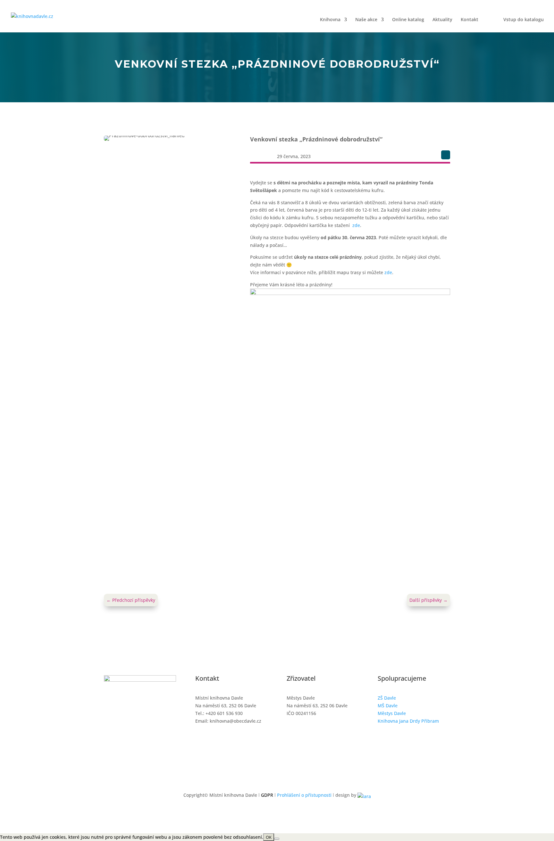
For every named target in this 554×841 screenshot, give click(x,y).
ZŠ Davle (387, 698)
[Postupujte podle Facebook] (445, 154)
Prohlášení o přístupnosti (304, 795)
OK (269, 837)
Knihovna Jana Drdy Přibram (408, 721)
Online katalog (408, 19)
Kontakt (469, 19)
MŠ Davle (388, 705)
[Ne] (276, 839)
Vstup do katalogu (523, 19)
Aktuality (442, 19)
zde (356, 225)
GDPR (267, 795)
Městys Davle (392, 713)
